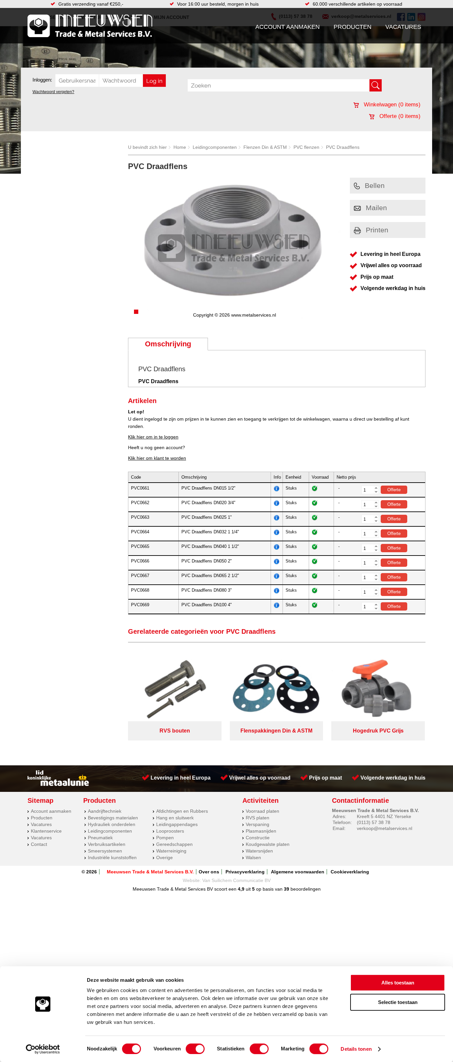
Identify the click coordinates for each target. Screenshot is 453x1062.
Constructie (258, 837)
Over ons (209, 871)
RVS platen (257, 817)
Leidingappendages (177, 824)
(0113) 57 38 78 (373, 822)
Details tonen (356, 1049)
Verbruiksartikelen (106, 844)
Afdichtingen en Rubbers (182, 811)
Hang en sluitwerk (175, 817)
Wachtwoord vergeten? (53, 91)
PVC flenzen (306, 147)
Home (179, 147)
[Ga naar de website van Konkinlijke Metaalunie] (58, 784)
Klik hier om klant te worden (157, 458)
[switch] (195, 1048)
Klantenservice (46, 831)
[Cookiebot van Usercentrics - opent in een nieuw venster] (43, 1049)
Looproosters (170, 831)
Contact (39, 844)
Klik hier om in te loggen (153, 437)
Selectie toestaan (398, 1002)
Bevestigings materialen (113, 817)
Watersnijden (259, 851)
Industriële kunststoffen (112, 857)
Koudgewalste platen (268, 844)
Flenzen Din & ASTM (265, 147)
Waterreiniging (171, 851)
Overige (164, 857)
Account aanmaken (287, 27)
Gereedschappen (174, 844)
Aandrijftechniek (104, 811)
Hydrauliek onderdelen (111, 824)
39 (286, 889)
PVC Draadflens (342, 147)
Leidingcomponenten (215, 147)
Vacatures (403, 27)
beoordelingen (305, 889)
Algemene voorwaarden (297, 871)
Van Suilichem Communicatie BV (236, 880)
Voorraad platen (262, 811)
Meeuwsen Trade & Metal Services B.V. (150, 871)
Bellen (375, 185)
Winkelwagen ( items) (391, 104)
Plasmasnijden (261, 831)
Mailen (376, 207)
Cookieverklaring (350, 871)
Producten (352, 27)
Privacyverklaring (245, 871)
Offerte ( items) (399, 116)
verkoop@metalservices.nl (384, 828)
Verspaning (257, 824)
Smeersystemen (105, 851)
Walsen (253, 857)
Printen (377, 230)
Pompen (165, 837)
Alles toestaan (397, 982)
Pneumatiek (100, 837)
